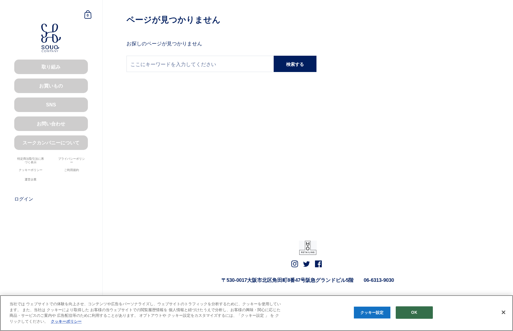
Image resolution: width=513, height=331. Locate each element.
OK (414, 312)
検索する (295, 64)
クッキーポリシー (66, 321)
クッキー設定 (372, 312)
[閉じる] (503, 312)
